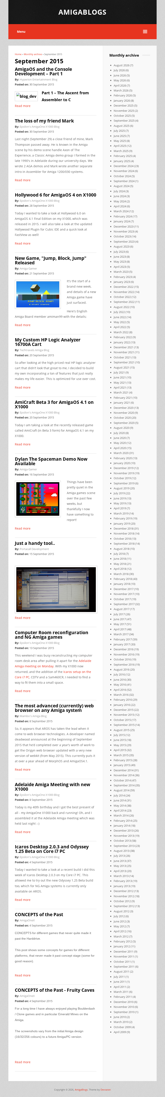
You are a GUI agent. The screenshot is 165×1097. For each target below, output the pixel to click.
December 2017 (123, 589)
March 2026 (121, 90)
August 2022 (121, 307)
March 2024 (121, 211)
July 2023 (119, 252)
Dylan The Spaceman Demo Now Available (51, 461)
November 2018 (124, 533)
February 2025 (123, 156)
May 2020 (120, 443)
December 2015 (123, 710)
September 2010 (124, 1012)
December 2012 (123, 891)
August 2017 (121, 609)
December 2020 (123, 408)
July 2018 (119, 554)
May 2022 (120, 322)
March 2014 (121, 815)
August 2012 (121, 911)
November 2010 (124, 1007)
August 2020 (121, 428)
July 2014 (119, 795)
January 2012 (122, 946)
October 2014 (122, 780)
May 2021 (120, 382)
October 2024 (122, 176)
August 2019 (121, 488)
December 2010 (123, 1002)
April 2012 (120, 931)
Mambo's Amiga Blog (33, 716)
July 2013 (119, 856)
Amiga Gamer (28, 268)
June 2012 (120, 921)
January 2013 (122, 886)
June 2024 (120, 196)
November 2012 (124, 896)
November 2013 (124, 836)
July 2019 (119, 493)
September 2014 (124, 785)
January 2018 (122, 584)
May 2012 (120, 926)
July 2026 (119, 70)
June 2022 (120, 317)
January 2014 (122, 825)
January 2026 (122, 100)
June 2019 (120, 498)
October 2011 (122, 962)
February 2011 (123, 997)
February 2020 (123, 458)
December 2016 (123, 649)
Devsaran (106, 1089)
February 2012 (123, 941)
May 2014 (120, 805)
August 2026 (121, 65)
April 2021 (120, 387)
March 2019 (121, 513)
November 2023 (124, 231)
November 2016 (124, 654)
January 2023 (122, 282)
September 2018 (124, 543)
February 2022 (123, 337)
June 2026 (120, 75)
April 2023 (120, 267)
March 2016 (121, 695)
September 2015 (124, 725)
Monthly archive (33, 54)
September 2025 (124, 120)
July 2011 (119, 977)
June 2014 (120, 800)
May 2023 (120, 261)
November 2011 (124, 956)
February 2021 (123, 398)
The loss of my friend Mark (44, 121)
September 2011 (124, 966)
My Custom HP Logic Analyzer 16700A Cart (48, 342)
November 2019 (124, 473)
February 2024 (123, 216)
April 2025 (120, 146)
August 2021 (121, 367)
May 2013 (120, 866)
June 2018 (120, 559)
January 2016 (122, 705)
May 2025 (120, 141)
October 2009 (122, 1027)
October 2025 (122, 116)
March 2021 (121, 392)
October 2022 (122, 297)
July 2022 (119, 312)
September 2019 (124, 483)
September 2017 (124, 604)
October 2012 (122, 901)
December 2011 (123, 951)
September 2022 (124, 302)
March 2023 (121, 272)
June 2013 (120, 861)
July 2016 (119, 674)
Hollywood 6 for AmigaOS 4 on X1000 (55, 195)
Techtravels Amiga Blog (34, 350)
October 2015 (122, 720)
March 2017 (121, 634)
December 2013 (123, 830)
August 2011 (121, 971)
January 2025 (122, 161)
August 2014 (121, 790)
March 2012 (121, 936)
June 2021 (120, 377)
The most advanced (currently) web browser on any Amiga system (54, 708)
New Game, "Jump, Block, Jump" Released (50, 260)
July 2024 (119, 191)
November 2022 (124, 292)
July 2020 (119, 433)
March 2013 (121, 876)
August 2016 (121, 669)
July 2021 (119, 372)
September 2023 (124, 241)
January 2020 (122, 463)
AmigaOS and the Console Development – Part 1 (43, 71)
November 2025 (124, 111)
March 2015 (121, 755)
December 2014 (123, 770)
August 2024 (121, 186)
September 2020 (124, 423)
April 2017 (120, 629)
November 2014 (124, 775)
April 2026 (120, 85)
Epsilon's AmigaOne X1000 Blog (40, 127)
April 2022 (120, 327)
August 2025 (121, 126)
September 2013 (124, 846)
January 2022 (122, 342)
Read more (23, 106)
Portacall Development (34, 549)
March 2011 (121, 992)
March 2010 (121, 1022)
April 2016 (120, 690)
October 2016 (122, 659)
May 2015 (120, 745)
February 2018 (123, 579)
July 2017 (119, 614)
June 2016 (120, 680)
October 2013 (122, 841)
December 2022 (123, 287)
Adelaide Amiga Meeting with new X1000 (52, 786)
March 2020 (121, 453)
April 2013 (120, 871)
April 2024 (120, 206)
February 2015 (123, 760)
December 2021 (123, 347)
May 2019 (120, 503)
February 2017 (123, 639)
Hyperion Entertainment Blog (38, 79)
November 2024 (124, 171)
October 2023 (122, 236)
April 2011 (120, 987)
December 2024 (123, 166)
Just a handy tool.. (35, 543)
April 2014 (120, 810)
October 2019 (122, 478)
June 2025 (120, 136)
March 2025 (121, 151)
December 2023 (123, 226)
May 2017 (120, 624)
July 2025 (119, 131)
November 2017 (124, 594)
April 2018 (120, 569)
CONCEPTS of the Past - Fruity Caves (54, 990)
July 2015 (119, 735)
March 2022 (121, 332)
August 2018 (121, 549)
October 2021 (122, 357)
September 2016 (124, 664)
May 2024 (120, 201)
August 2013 (121, 851)
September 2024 (124, 181)
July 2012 (119, 916)
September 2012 (124, 906)
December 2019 (123, 468)
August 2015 (121, 730)
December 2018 (123, 528)
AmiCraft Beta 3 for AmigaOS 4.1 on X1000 (54, 404)
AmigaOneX (27, 920)
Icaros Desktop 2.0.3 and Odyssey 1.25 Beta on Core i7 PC (52, 849)
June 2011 (120, 982)
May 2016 (120, 684)
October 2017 (122, 599)
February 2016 (123, 700)
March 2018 (121, 574)
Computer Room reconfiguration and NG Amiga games (51, 634)
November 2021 (124, 352)
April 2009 (120, 1032)
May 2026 (120, 80)
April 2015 (120, 750)
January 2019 (122, 523)
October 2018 (122, 539)
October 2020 (122, 418)
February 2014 (123, 821)
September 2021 (124, 362)
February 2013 (123, 881)
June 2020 (120, 438)
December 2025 (123, 105)
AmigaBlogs (81, 1089)
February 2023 (123, 277)
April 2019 (120, 508)
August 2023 (121, 246)
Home (18, 54)
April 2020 (120, 448)
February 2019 (123, 518)
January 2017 (122, 644)
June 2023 (120, 257)
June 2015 (120, 740)
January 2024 (122, 221)
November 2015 (124, 715)
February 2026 (123, 95)
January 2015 (122, 765)
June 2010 (120, 1017)
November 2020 (124, 413)
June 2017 (120, 619)
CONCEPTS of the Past (39, 914)
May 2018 (120, 564)
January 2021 (122, 402)
